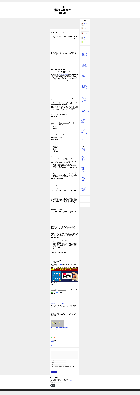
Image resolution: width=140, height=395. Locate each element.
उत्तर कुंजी (82, 122)
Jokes (82, 77)
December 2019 (83, 176)
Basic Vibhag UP (83, 52)
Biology (82, 54)
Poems (82, 97)
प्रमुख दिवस (82, 128)
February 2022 (83, 159)
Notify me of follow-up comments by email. (58, 368)
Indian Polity (83, 75)
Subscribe (52, 385)
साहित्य (82, 138)
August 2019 (83, 180)
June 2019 (83, 182)
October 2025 (83, 149)
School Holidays (83, 101)
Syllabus (82, 113)
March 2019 (83, 186)
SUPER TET (83, 112)
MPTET (82, 89)
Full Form (82, 63)
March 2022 (83, 158)
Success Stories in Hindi (85, 111)
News (82, 90)
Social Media (83, 108)
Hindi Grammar (83, 69)
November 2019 (83, 177)
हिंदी (81, 141)
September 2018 (83, 190)
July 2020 (82, 168)
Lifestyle (82, 79)
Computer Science (84, 56)
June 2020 (83, 169)
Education (82, 62)
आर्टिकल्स (82, 120)
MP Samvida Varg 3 (84, 88)
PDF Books (83, 94)
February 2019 (83, 187)
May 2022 (82, 156)
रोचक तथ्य (82, 134)
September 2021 (83, 160)
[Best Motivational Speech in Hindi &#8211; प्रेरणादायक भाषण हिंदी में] (57, 326)
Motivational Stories (84, 86)
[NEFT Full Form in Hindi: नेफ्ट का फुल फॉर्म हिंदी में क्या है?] (64, 302)
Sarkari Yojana (83, 100)
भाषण (82, 132)
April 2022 (82, 157)
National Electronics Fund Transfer (63, 74)
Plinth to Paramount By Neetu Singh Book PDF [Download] (86, 38)
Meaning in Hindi (83, 84)
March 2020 (83, 172)
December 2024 (83, 151)
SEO (82, 103)
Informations (53, 337)
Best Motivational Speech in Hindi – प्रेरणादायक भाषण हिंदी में (59, 327)
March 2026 (83, 148)
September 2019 (83, 179)
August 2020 (83, 167)
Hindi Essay (83, 68)
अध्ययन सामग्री (83, 119)
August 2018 (83, 191)
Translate (70, 380)
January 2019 (83, 188)
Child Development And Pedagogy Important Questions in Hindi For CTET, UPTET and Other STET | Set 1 (85, 33)
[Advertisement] (64, 24)
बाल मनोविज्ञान (83, 130)
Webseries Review (84, 118)
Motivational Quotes (84, 85)
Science (82, 102)
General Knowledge (84, 64)
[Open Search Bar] (138, 1)
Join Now (52, 341)
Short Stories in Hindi (84, 107)
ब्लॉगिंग (82, 131)
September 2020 (83, 166)
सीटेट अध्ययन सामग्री (83, 139)
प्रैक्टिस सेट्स (83, 129)
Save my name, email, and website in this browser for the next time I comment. (63, 366)
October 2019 (83, 178)
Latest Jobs (83, 78)
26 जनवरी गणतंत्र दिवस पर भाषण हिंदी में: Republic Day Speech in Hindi (59, 339)
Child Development (84, 55)
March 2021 (83, 162)
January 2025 (83, 150)
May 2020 (82, 170)
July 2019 (82, 181)
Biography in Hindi (84, 53)
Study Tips (83, 110)
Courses (82, 57)
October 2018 (83, 189)
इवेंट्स (82, 121)
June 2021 (83, 161)
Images (82, 74)
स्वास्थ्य (82, 140)
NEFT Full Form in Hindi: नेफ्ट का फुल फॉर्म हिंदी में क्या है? (58, 303)
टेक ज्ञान (82, 123)
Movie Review (83, 87)
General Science (83, 65)
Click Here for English (84, 204)
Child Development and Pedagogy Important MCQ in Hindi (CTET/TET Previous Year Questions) (85, 28)
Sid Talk (61, 264)
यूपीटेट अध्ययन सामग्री (84, 133)
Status (82, 109)
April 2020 (83, 171)
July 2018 (82, 192)
